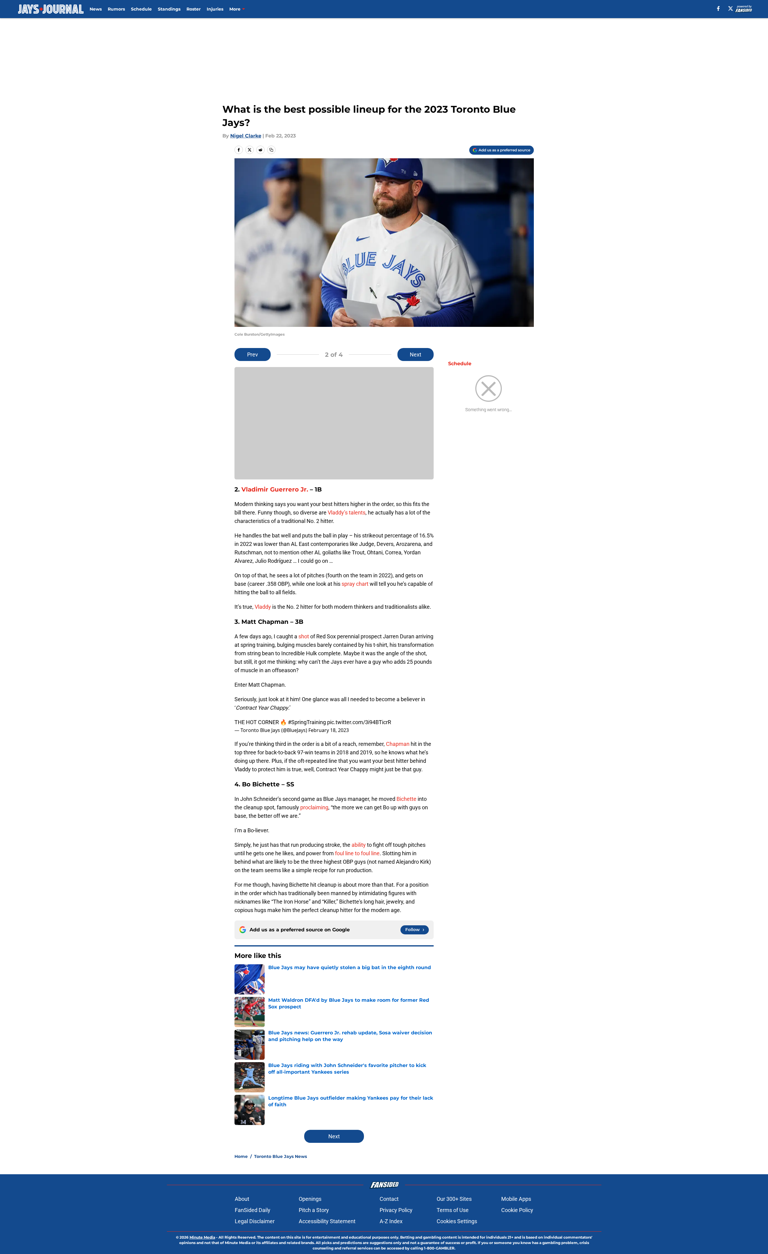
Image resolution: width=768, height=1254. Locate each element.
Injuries (215, 9)
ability (359, 845)
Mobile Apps (516, 1199)
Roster (193, 9)
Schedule (141, 9)
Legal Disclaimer (255, 1221)
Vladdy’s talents (346, 512)
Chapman (397, 744)
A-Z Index (391, 1221)
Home (241, 1156)
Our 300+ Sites (454, 1199)
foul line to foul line (357, 853)
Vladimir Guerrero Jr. (274, 489)
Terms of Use (453, 1210)
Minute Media (202, 1237)
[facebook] (718, 8)
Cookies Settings (457, 1221)
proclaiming (314, 807)
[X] (730, 8)
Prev (252, 354)
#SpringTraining (307, 722)
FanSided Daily (252, 1210)
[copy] (271, 150)
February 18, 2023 (328, 730)
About (242, 1199)
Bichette (406, 799)
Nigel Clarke (245, 136)
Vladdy (263, 607)
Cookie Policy (517, 1210)
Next (415, 354)
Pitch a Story (314, 1210)
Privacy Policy (396, 1210)
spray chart (355, 584)
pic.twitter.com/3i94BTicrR (359, 722)
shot (303, 636)
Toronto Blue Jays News (280, 1156)
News (96, 9)
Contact (389, 1199)
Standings (169, 9)
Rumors (116, 9)
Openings (310, 1199)
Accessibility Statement (327, 1221)
